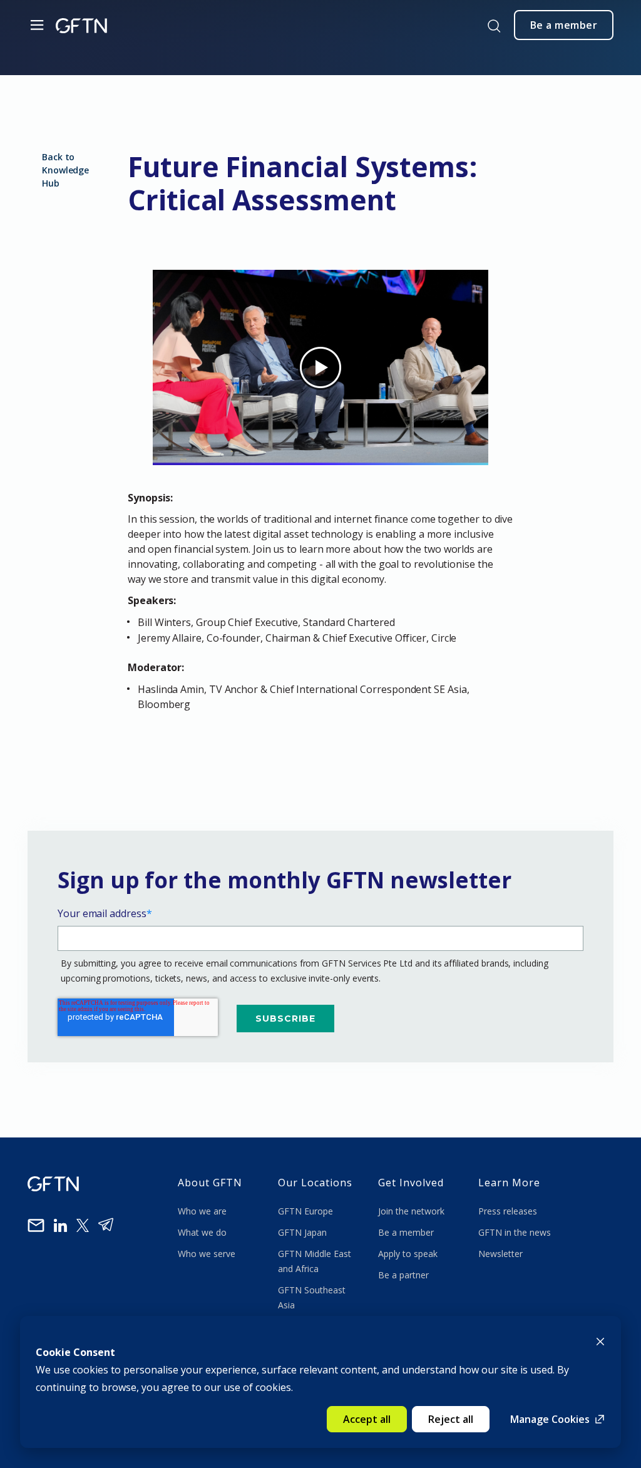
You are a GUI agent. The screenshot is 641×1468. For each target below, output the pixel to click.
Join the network (411, 1211)
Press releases (507, 1211)
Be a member (406, 1232)
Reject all (450, 1419)
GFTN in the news (514, 1232)
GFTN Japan (303, 1232)
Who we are (203, 1211)
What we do (205, 1232)
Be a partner (403, 1275)
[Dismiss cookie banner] (600, 1340)
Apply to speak (408, 1254)
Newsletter (500, 1254)
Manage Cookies (550, 1419)
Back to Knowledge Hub (65, 170)
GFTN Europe (307, 1211)
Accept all (367, 1419)
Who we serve (206, 1254)
